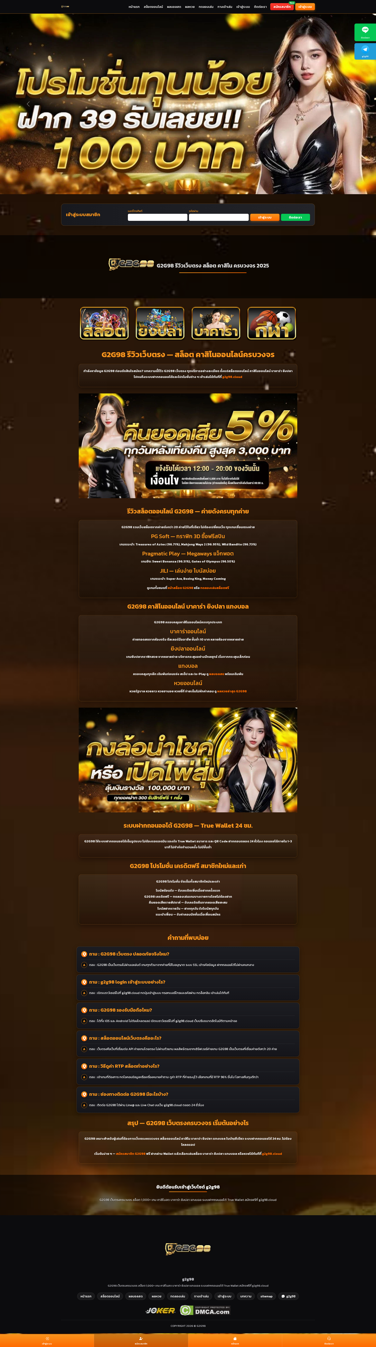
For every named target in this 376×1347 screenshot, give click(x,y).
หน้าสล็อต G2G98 (180, 587)
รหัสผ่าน (193, 211)
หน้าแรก (134, 6)
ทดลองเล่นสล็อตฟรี (214, 587)
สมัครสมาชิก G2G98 (131, 1153)
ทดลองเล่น (206, 6)
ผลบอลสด (174, 6)
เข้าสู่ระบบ (243, 6)
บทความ (245, 1296)
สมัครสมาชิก (283, 6)
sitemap (266, 1296)
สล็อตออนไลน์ (153, 6)
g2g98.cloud (232, 376)
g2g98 (291, 1296)
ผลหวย (190, 6)
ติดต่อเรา (260, 6)
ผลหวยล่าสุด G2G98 (232, 691)
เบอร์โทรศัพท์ (135, 211)
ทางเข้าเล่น (225, 6)
